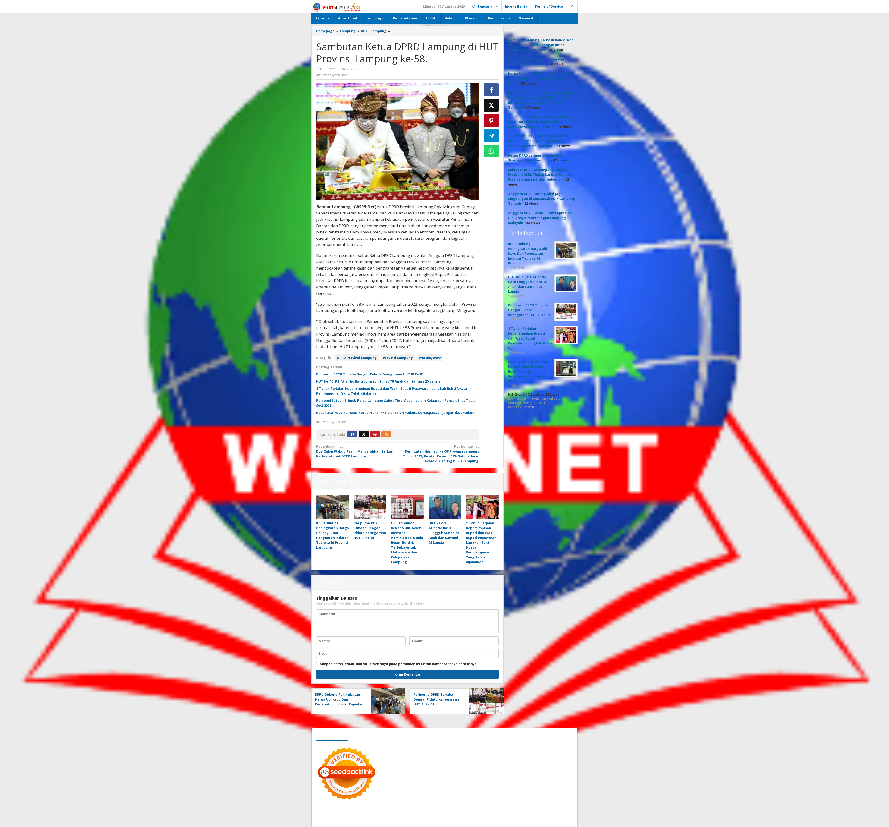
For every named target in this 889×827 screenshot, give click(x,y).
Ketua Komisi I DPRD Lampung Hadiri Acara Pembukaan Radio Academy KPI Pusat (539, 78)
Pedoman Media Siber (547, 398)
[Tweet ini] (491, 105)
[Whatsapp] (491, 151)
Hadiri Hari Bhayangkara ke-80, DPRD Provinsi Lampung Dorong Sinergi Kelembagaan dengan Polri (539, 141)
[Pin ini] (491, 120)
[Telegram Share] (491, 135)
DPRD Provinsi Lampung (357, 357)
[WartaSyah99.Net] (336, 7)
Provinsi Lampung (398, 357)
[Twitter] (364, 434)
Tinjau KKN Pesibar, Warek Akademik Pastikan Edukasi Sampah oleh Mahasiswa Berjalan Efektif (539, 122)
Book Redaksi (517, 398)
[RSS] (386, 434)
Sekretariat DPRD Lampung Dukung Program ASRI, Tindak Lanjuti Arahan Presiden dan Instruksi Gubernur (539, 174)
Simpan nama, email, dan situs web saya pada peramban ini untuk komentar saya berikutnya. (399, 664)
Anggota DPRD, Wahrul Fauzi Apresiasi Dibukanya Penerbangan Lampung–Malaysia (540, 218)
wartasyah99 (430, 357)
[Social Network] (572, 6)
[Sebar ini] (491, 89)
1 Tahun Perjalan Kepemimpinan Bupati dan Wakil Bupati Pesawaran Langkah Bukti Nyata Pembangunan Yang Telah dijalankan (481, 542)
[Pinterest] (375, 434)
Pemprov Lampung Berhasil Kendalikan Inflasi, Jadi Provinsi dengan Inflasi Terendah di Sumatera (540, 45)
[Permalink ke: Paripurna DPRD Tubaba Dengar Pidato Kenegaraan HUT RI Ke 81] (370, 507)
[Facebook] (352, 434)
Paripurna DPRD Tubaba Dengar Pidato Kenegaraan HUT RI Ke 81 (370, 374)
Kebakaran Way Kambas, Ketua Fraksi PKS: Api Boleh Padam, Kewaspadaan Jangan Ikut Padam (395, 412)
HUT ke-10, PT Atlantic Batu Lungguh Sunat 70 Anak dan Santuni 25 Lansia (378, 381)
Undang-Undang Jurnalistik (527, 403)
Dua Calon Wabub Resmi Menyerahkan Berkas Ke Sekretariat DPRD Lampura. (354, 451)
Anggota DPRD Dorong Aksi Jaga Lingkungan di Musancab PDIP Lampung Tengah (541, 199)
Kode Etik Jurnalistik (521, 407)
